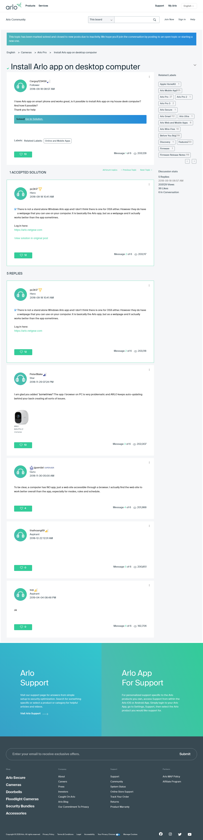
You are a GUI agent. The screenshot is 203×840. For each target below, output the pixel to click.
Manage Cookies (130, 834)
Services (43, 6)
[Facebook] (161, 834)
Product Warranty (119, 807)
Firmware (164, 149)
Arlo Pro (42, 52)
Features (183, 142)
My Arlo (172, 6)
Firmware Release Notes (172, 155)
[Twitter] (180, 834)
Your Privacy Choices (106, 834)
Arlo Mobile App (168, 90)
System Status (118, 787)
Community (116, 782)
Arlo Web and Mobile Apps (174, 123)
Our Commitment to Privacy (73, 807)
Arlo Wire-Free (167, 129)
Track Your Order (119, 797)
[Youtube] (189, 834)
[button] (149, 76)
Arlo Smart (165, 116)
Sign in (182, 19)
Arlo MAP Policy (171, 777)
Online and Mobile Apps (57, 141)
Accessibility (89, 834)
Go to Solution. (34, 119)
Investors (63, 792)
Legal (79, 834)
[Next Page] (194, 161)
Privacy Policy (48, 834)
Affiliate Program (172, 782)
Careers (62, 782)
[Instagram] (170, 834)
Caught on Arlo (66, 797)
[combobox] (136, 19)
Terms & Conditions (65, 834)
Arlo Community (15, 19)
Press (61, 787)
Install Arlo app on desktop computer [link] (75, 52)
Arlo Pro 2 (182, 97)
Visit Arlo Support (30, 713)
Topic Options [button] (194, 66)
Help (192, 19)
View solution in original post (31, 238)
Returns (114, 802)
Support (159, 6)
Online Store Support (121, 792)
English (11, 52)
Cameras (26, 52)
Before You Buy (168, 136)
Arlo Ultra (184, 116)
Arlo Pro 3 (165, 103)
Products (30, 6)
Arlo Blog (63, 802)
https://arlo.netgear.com (28, 229)
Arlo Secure (166, 110)
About (61, 777)
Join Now (169, 19)
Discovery (165, 142)
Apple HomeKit (168, 84)
